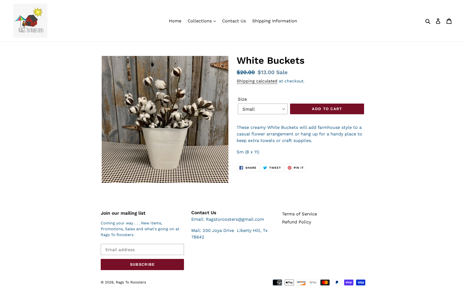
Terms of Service (299, 213)
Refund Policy (296, 221)
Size (242, 99)
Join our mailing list (123, 213)
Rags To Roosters (131, 282)
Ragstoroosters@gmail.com (235, 219)
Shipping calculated (257, 81)
